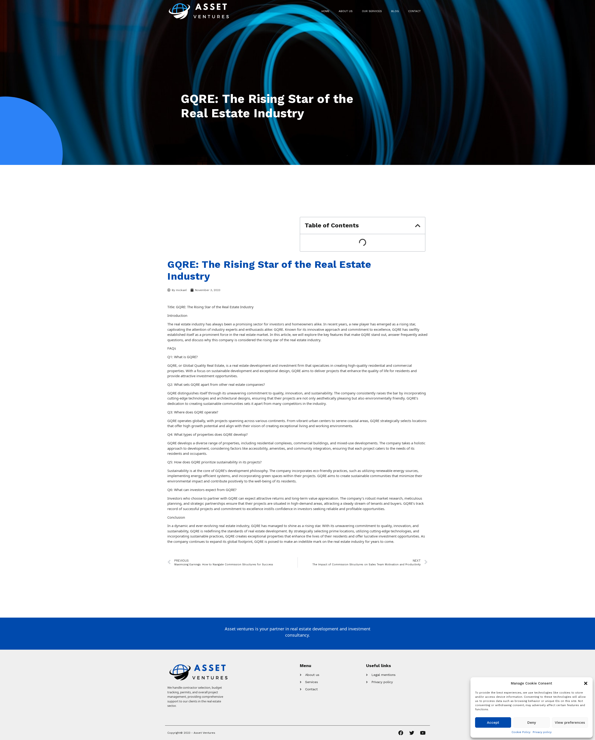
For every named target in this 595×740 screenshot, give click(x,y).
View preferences (570, 722)
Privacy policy (542, 732)
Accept (493, 722)
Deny (531, 722)
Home (325, 11)
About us (346, 11)
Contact (414, 11)
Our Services (372, 11)
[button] (585, 683)
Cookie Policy (521, 732)
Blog (395, 11)
